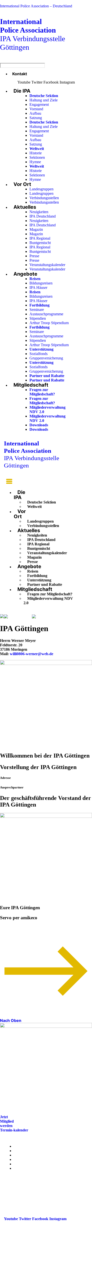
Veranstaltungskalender (47, 265)
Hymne (35, 162)
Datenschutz (24, 1168)
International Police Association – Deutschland (36, 6)
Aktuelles (24, 207)
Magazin (36, 229)
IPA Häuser (38, 287)
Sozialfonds (38, 354)
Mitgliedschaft (30, 385)
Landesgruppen (41, 189)
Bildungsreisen (41, 283)
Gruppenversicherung (46, 358)
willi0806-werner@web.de (31, 654)
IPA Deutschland (42, 216)
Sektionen (37, 157)
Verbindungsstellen (44, 198)
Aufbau (35, 113)
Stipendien (37, 318)
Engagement (39, 104)
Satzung (35, 118)
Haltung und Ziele (43, 100)
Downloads (38, 425)
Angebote (25, 274)
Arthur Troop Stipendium (49, 323)
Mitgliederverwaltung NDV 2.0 (48, 600)
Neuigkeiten (38, 212)
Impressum (23, 1164)
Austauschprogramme (46, 314)
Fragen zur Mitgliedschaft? (42, 392)
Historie (35, 153)
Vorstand (36, 109)
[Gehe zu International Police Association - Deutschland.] (2, 616)
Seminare (36, 309)
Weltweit (34, 506)
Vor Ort (22, 184)
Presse (34, 256)
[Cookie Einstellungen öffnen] (37, 1273)
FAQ (18, 1159)
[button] (8, 482)
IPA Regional (39, 238)
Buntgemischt (40, 243)
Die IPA (21, 91)
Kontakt (19, 73)
